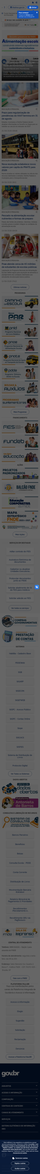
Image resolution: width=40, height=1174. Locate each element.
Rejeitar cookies (20, 1163)
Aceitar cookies (20, 1168)
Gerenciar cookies (21, 1158)
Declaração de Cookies (20, 1153)
